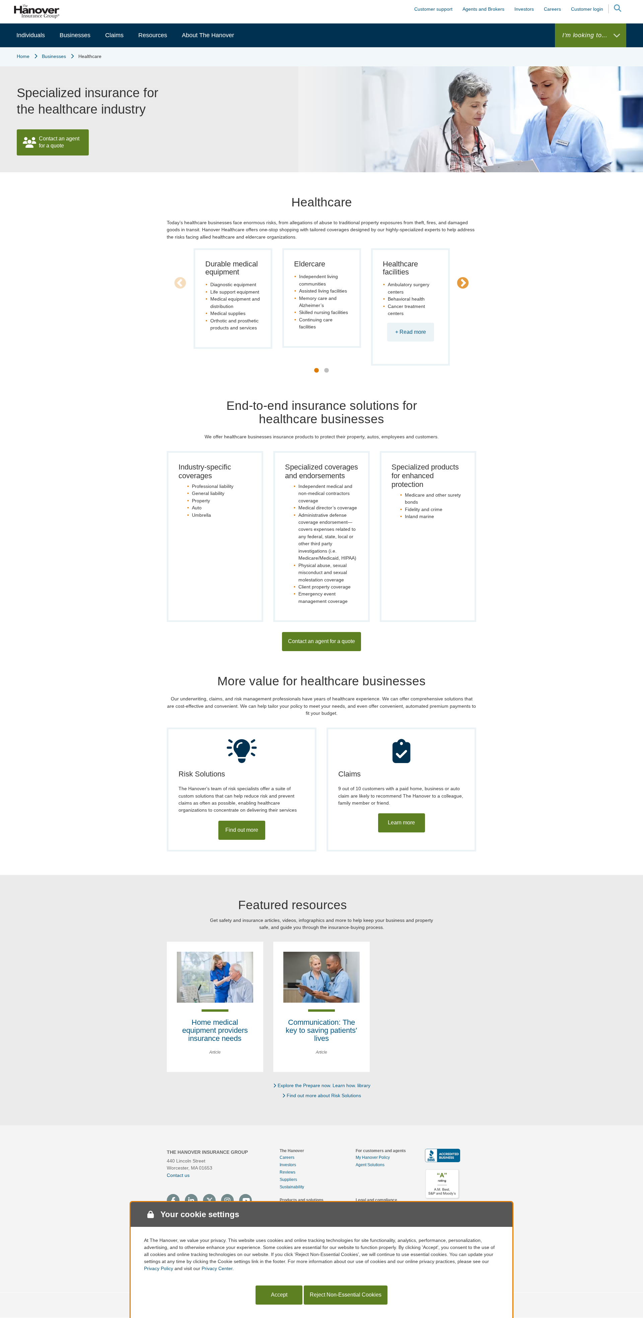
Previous (180, 283)
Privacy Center (217, 1268)
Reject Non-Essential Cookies (345, 1295)
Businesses (54, 56)
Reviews (287, 1172)
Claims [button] (114, 35)
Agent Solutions (370, 1165)
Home (23, 56)
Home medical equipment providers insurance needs (215, 1030)
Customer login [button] (587, 9)
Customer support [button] (433, 9)
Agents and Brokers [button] (483, 9)
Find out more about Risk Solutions (324, 1095)
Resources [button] (152, 35)
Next (463, 283)
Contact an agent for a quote (59, 142)
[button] (617, 9)
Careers (287, 1157)
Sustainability (292, 1187)
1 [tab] (316, 370)
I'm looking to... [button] (586, 35)
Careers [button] (552, 9)
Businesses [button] (75, 35)
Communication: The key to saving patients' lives (321, 1030)
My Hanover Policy (373, 1157)
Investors (524, 9)
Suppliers (288, 1179)
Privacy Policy (158, 1268)
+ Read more (410, 332)
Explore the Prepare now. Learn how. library (324, 1085)
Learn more (401, 822)
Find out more (241, 830)
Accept (279, 1295)
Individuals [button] (30, 35)
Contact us (178, 1175)
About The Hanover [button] (208, 35)
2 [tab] (326, 370)
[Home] (37, 11)
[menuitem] (30, 35)
